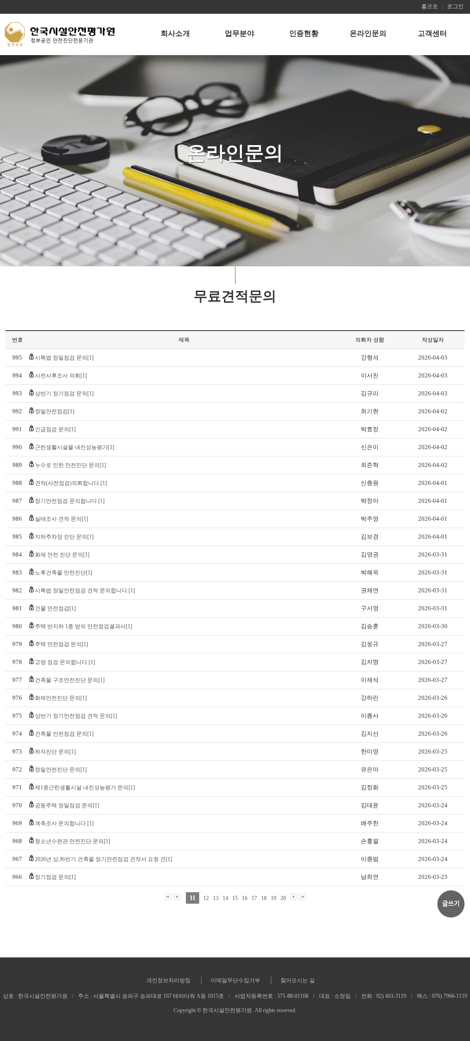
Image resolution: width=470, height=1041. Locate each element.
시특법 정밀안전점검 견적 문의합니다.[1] (85, 590)
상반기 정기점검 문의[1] (64, 393)
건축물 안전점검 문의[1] (64, 734)
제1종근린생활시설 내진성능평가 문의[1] (85, 787)
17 (254, 898)
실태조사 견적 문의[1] (61, 519)
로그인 (455, 6)
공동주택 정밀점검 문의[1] (67, 805)
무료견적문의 (235, 296)
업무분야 (239, 33)
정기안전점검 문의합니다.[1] (70, 501)
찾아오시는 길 (297, 980)
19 (273, 898)
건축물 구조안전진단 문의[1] (70, 680)
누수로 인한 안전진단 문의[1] (70, 465)
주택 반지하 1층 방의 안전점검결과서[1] (83, 626)
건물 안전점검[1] (55, 608)
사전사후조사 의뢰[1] (61, 375)
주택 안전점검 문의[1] (61, 644)
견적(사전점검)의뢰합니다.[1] (71, 483)
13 (215, 898)
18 (264, 898)
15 (235, 898)
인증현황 (304, 33)
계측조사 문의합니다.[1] (64, 823)
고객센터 (432, 33)
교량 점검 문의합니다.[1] (65, 662)
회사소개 (175, 33)
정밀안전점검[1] (54, 411)
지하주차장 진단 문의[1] (64, 537)
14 (225, 898)
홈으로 (429, 6)
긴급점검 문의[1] (55, 429)
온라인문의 (368, 33)
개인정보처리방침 (168, 980)
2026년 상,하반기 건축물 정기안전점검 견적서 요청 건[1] (103, 859)
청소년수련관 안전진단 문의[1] (72, 841)
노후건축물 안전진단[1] (63, 572)
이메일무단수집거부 (235, 980)
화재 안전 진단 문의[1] (62, 554)
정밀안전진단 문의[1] (61, 769)
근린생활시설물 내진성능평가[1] (74, 447)
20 (283, 898)
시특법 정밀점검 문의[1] (64, 358)
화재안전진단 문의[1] (61, 698)
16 (244, 898)
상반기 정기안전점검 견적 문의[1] (76, 716)
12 (206, 898)
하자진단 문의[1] (55, 751)
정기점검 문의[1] (55, 877)
